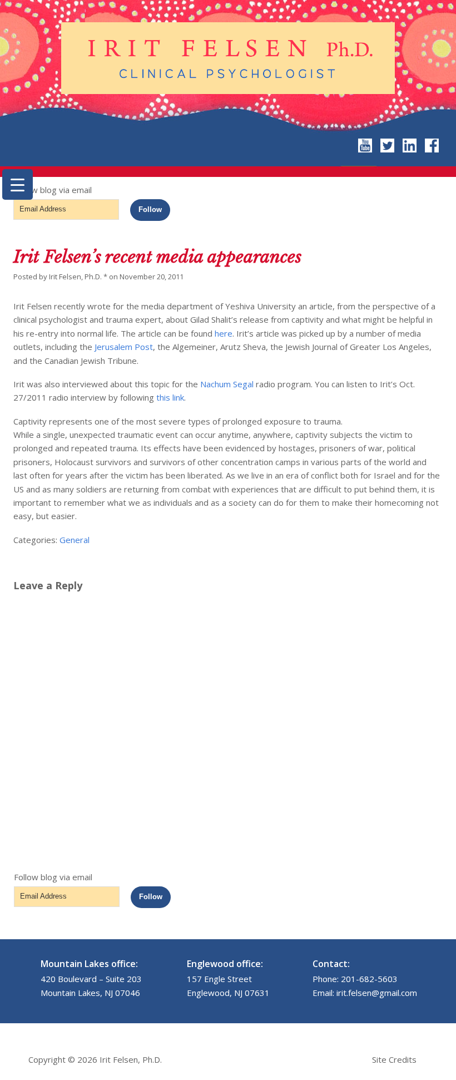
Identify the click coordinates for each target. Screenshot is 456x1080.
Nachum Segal (227, 383)
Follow (150, 209)
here (223, 333)
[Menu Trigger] (17, 184)
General (75, 539)
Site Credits (394, 1059)
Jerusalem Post (124, 346)
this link (170, 397)
